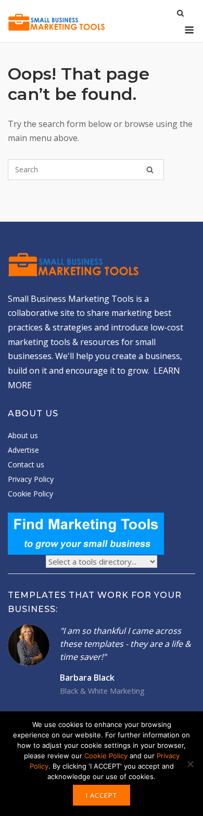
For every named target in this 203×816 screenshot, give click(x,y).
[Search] (150, 169)
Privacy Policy (31, 479)
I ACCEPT (101, 795)
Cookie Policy (30, 494)
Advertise (23, 450)
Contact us (26, 464)
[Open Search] (180, 14)
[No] (190, 764)
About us (23, 435)
